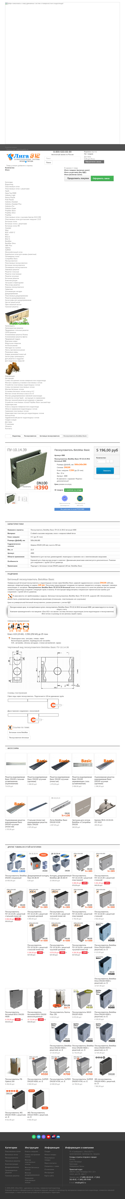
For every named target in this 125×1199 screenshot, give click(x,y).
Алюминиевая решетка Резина (16, 335)
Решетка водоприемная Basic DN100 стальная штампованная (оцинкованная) (15, 780)
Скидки (47, 1151)
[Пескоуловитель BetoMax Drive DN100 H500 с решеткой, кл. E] (105, 999)
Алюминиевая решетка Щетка (16, 337)
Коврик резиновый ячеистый (15, 354)
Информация (10, 376)
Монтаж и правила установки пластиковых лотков (23, 383)
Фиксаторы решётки (12, 285)
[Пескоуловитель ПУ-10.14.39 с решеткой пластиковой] (83, 862)
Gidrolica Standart (11, 202)
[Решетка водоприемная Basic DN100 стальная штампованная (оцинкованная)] (16, 764)
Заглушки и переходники (14, 283)
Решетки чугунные (12, 276)
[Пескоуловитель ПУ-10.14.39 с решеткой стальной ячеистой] (16, 898)
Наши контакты (51, 1163)
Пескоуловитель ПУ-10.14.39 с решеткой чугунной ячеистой (60, 914)
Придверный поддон (12, 339)
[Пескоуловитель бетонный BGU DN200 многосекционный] (38, 999)
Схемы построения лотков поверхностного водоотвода (25, 380)
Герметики (9, 289)
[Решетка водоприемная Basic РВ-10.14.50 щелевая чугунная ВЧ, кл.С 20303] (38, 764)
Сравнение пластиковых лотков (17, 411)
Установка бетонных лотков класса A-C (19, 391)
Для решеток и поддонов (14, 359)
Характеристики (11, 404)
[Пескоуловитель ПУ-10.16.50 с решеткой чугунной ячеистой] (83, 932)
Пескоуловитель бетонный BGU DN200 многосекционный (36, 1014)
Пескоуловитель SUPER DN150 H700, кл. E (60, 1080)
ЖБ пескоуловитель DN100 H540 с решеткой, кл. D (104, 1081)
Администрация (11, 147)
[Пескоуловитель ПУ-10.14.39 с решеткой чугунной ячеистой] (61, 898)
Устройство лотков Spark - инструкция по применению (25, 398)
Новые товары (50, 1155)
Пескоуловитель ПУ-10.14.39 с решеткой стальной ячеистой (15, 914)
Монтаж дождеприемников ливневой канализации (23, 396)
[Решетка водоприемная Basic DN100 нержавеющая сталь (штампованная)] (83, 764)
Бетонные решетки (12, 278)
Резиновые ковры (11, 352)
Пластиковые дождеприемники (16, 296)
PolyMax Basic (10, 211)
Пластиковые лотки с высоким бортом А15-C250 (23, 217)
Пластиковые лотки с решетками (17, 189)
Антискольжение (11, 345)
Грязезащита (10, 326)
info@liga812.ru (80, 1183)
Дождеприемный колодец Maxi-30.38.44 (38, 877)
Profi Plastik (9, 200)
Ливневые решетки (12, 270)
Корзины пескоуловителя (14, 287)
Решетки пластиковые (13, 274)
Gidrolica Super (10, 208)
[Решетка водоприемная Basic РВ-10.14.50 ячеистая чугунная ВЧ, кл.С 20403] (61, 764)
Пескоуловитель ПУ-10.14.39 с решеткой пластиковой (82, 878)
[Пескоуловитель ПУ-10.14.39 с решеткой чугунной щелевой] (38, 898)
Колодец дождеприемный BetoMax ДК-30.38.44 (60, 877)
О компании (9, 424)
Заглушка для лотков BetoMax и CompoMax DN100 (81, 822)
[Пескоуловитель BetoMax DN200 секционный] (16, 862)
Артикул (57, 455)
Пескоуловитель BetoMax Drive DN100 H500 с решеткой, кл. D (105, 947)
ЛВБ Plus (8, 245)
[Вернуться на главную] (7, 436)
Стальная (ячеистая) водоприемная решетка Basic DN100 (37, 822)
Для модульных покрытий (14, 361)
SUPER (8, 250)
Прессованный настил (13, 304)
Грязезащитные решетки (14, 328)
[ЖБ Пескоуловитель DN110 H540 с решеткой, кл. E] (38, 1099)
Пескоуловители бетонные (19, 738)
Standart (8, 228)
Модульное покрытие (13, 343)
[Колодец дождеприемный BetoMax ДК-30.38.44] (61, 862)
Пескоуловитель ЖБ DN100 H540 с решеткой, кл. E (15, 1115)
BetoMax (8, 241)
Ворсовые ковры (11, 341)
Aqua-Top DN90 (10, 193)
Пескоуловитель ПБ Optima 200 (13, 1080)
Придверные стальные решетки (16, 330)
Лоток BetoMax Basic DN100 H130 (58, 821)
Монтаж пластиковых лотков (30, 1162)
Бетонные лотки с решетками (16, 224)
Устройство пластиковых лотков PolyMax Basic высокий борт (28, 402)
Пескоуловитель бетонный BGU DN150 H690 (14, 1014)
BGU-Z (7, 237)
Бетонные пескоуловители (15, 265)
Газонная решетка (11, 307)
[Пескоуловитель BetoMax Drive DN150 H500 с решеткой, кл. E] (61, 1032)
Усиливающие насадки (13, 291)
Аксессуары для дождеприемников (18, 300)
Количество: (101, 458)
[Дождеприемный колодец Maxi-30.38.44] (38, 862)
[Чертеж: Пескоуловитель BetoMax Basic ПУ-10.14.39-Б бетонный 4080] (22, 499)
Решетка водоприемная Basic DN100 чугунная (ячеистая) (60, 779)
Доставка (8, 422)
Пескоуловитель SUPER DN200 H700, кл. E (82, 1080)
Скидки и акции (10, 420)
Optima (7, 248)
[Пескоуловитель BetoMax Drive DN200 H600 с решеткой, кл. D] (83, 1032)
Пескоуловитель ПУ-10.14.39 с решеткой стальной (104, 878)
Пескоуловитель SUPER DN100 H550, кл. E (37, 1080)
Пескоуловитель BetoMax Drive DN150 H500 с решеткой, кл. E (61, 1048)
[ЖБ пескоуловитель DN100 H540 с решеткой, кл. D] (105, 1066)
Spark (7, 191)
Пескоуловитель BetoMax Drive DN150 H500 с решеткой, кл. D (105, 981)
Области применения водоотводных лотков (21, 409)
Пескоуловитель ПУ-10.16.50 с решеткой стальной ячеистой (37, 947)
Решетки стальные (12, 272)
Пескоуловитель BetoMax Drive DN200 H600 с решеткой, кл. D (83, 1048)
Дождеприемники (11, 294)
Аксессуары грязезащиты (14, 356)
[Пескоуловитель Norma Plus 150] (61, 999)
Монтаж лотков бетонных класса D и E (19, 394)
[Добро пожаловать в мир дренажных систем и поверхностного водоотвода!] (62, 73)
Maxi (7, 230)
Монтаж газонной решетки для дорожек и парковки (24, 400)
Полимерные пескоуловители (16, 267)
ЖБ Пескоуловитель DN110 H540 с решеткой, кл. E (37, 1115)
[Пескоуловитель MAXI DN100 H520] (83, 999)
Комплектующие (11, 280)
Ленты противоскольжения (15, 350)
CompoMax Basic (11, 259)
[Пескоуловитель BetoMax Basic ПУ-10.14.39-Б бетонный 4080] (10, 499)
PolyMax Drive (10, 213)
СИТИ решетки (10, 332)
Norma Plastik (10, 197)
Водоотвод (9, 184)
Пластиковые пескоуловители (16, 263)
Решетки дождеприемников (15, 298)
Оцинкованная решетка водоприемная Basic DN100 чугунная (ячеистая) (15, 823)
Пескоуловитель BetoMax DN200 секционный (16, 877)
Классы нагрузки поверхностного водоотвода (22, 407)
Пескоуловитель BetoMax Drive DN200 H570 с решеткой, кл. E (105, 1048)
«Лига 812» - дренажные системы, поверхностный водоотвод (37, 1188)
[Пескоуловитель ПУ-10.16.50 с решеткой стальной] (105, 898)
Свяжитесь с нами (52, 1166)
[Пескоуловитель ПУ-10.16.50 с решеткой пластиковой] (83, 898)
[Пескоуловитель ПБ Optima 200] (16, 1066)
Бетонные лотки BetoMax (18, 732)
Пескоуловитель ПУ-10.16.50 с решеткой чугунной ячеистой (82, 947)
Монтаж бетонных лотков (14, 389)
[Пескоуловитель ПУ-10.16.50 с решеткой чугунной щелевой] (61, 932)
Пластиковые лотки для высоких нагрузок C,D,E (23, 219)
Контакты (8, 428)
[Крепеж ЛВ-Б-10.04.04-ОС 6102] (105, 807)
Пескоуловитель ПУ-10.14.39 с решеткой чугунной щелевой (37, 914)
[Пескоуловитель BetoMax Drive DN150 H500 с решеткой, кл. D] (105, 965)
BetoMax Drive (10, 243)
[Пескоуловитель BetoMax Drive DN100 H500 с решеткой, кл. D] (105, 932)
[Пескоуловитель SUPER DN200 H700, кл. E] (83, 1066)
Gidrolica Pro (9, 206)
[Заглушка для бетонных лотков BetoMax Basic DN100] (83, 807)
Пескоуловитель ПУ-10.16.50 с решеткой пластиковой (82, 914)
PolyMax (8, 215)
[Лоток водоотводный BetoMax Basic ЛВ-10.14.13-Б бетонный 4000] (61, 807)
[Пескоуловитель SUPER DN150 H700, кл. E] (61, 1066)
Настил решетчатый (12, 302)
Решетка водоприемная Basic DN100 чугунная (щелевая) (37, 779)
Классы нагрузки (31, 1151)
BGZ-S (7, 239)
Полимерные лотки (12, 256)
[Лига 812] (23, 158)
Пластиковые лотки (12, 186)
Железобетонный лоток (13, 252)
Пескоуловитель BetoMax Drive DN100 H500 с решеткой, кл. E (105, 1014)
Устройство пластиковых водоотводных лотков (22, 385)
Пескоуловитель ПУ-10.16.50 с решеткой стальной (104, 914)
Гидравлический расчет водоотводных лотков (22, 418)
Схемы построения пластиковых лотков (20, 387)
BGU (7, 235)
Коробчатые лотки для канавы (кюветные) (20, 254)
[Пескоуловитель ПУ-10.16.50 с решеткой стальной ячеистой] (38, 932)
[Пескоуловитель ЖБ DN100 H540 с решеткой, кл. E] (16, 1099)
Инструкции (9, 378)
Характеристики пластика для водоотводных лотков (24, 413)
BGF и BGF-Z (10, 232)
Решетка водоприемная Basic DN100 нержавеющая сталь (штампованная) (82, 780)
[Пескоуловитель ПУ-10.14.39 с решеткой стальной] (105, 862)
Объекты (8, 426)
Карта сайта (49, 1176)
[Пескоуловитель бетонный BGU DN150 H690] (16, 999)
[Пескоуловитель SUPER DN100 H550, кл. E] (38, 1066)
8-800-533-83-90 (62, 151)
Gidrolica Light (10, 195)
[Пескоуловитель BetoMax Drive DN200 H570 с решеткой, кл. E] (105, 1032)
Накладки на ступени (13, 348)
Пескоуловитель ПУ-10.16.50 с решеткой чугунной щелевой (60, 947)
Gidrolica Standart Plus (13, 204)
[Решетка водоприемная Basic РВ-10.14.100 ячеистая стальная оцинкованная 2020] (38, 807)
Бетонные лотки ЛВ (12, 226)
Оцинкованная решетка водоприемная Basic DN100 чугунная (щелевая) (104, 780)
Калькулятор (10, 415)
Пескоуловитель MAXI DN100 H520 (81, 1013)
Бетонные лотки (11, 221)
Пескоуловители (11, 261)
